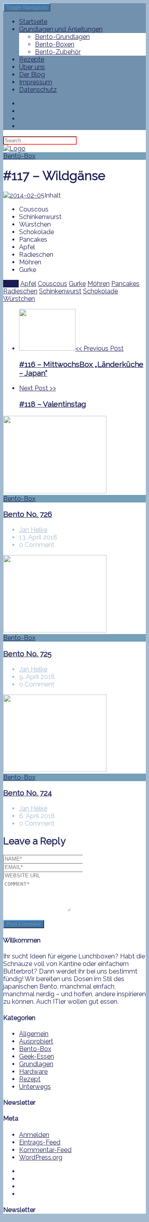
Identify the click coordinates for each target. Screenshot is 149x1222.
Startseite (33, 21)
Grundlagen (36, 1064)
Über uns (32, 67)
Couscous (52, 283)
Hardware (33, 1071)
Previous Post (81, 361)
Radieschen (20, 291)
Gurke (77, 283)
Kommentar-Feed (45, 1150)
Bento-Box (19, 156)
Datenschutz (38, 89)
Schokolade (100, 291)
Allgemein (33, 1034)
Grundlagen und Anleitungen (61, 29)
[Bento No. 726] (74, 455)
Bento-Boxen (54, 44)
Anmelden (34, 1135)
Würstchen (19, 299)
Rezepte (31, 59)
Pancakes (125, 283)
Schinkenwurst (60, 291)
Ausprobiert (36, 1041)
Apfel (28, 283)
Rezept (30, 1079)
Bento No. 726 (27, 514)
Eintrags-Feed (39, 1142)
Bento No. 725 (27, 653)
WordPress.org (40, 1157)
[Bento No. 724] (74, 734)
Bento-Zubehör (58, 52)
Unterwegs (35, 1086)
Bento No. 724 (27, 792)
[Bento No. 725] (74, 594)
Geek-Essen (36, 1056)
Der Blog (32, 74)
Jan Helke (33, 529)
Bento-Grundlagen (62, 37)
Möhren (98, 283)
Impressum (35, 82)
